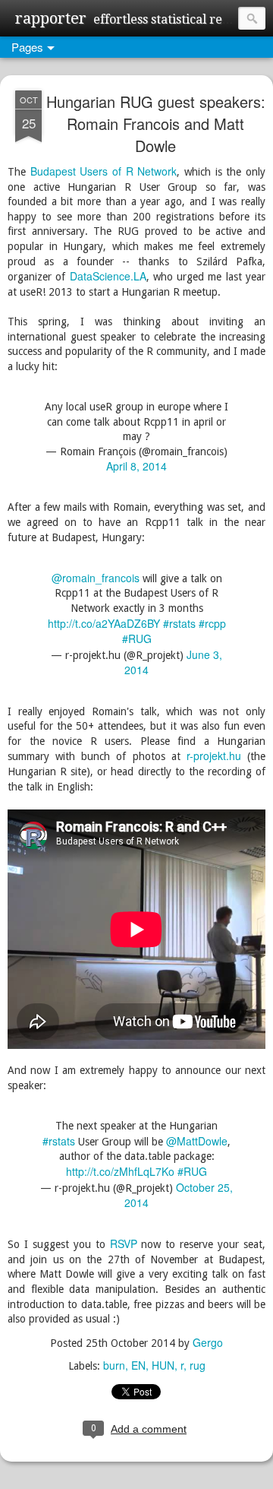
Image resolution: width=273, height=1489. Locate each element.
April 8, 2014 (136, 466)
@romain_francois (96, 577)
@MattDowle (197, 1140)
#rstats (179, 623)
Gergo (208, 1342)
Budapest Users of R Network (103, 171)
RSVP (123, 1243)
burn (114, 1365)
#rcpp (212, 623)
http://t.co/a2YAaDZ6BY (104, 623)
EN (138, 1365)
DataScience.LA (108, 276)
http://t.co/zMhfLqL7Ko (120, 1171)
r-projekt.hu (214, 755)
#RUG (137, 638)
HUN (163, 1365)
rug (198, 1365)
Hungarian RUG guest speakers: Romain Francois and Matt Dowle (155, 123)
